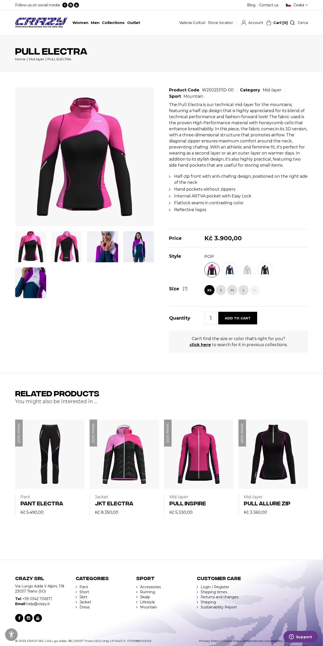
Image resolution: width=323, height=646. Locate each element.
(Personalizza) (252, 641)
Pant (83, 587)
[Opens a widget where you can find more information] (300, 637)
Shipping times (214, 592)
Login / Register (215, 587)
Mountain (193, 96)
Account (255, 22)
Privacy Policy (209, 641)
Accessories (150, 587)
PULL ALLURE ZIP (267, 503)
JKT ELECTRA (114, 503)
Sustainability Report (219, 607)
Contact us (268, 5)
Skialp (145, 597)
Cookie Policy (231, 641)
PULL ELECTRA (59, 59)
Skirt (83, 597)
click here (200, 344)
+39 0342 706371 (37, 599)
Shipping (208, 602)
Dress (84, 607)
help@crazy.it (38, 604)
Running (147, 592)
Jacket (85, 602)
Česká (298, 5)
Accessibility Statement (282, 641)
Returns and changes (219, 597)
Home (20, 59)
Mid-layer (36, 59)
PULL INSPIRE (187, 503)
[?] (185, 288)
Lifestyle (147, 602)
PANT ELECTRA (41, 503)
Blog (251, 5)
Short (84, 592)
